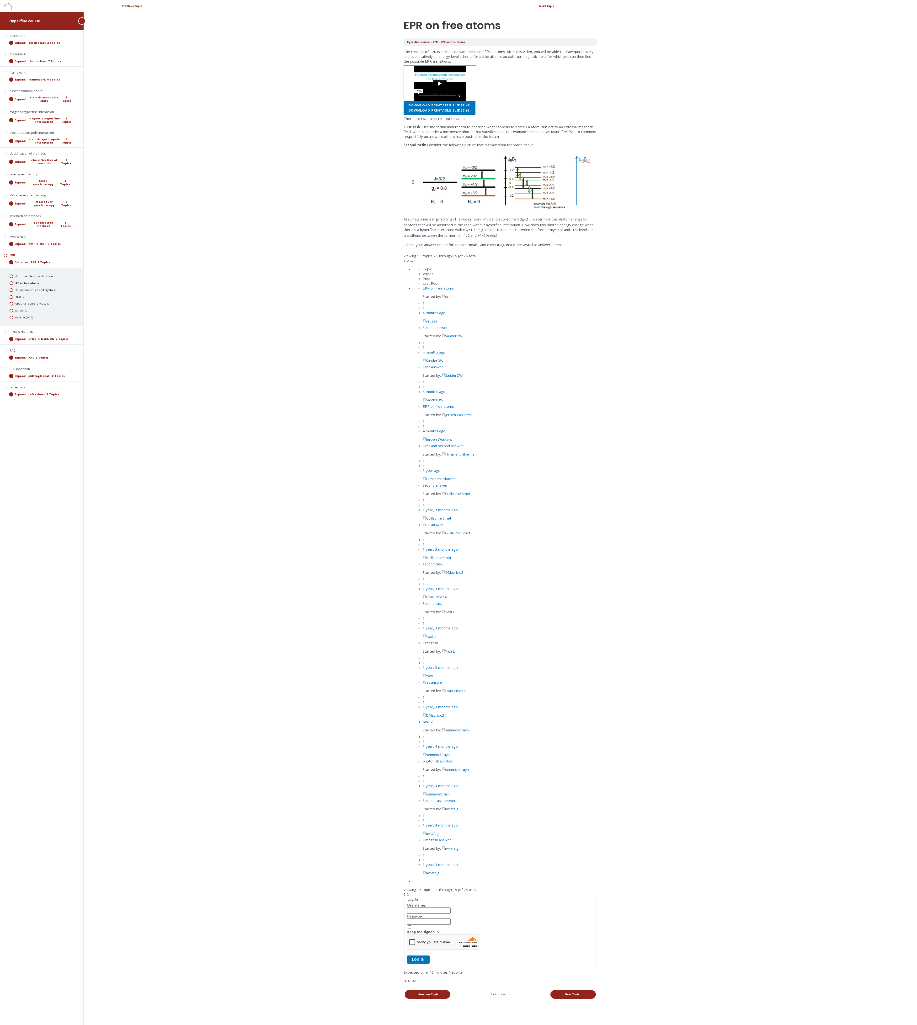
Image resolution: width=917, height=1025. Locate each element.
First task (430, 642)
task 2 (428, 721)
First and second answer (443, 445)
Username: (416, 905)
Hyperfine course (24, 20)
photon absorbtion (438, 761)
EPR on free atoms (453, 42)
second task (433, 564)
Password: (415, 916)
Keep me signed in (423, 931)
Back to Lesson (500, 994)
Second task (433, 603)
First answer (433, 367)
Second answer (435, 327)
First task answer (437, 839)
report (455, 972)
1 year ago (431, 470)
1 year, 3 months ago (440, 509)
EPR (435, 42)
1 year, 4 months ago (440, 746)
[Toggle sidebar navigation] (79, 21)
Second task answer (439, 800)
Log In (418, 959)
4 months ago (434, 312)
